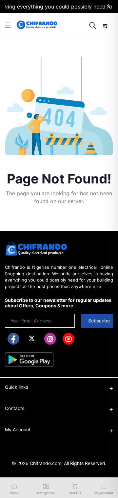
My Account (17, 429)
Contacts (14, 408)
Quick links (16, 387)
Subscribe (99, 320)
